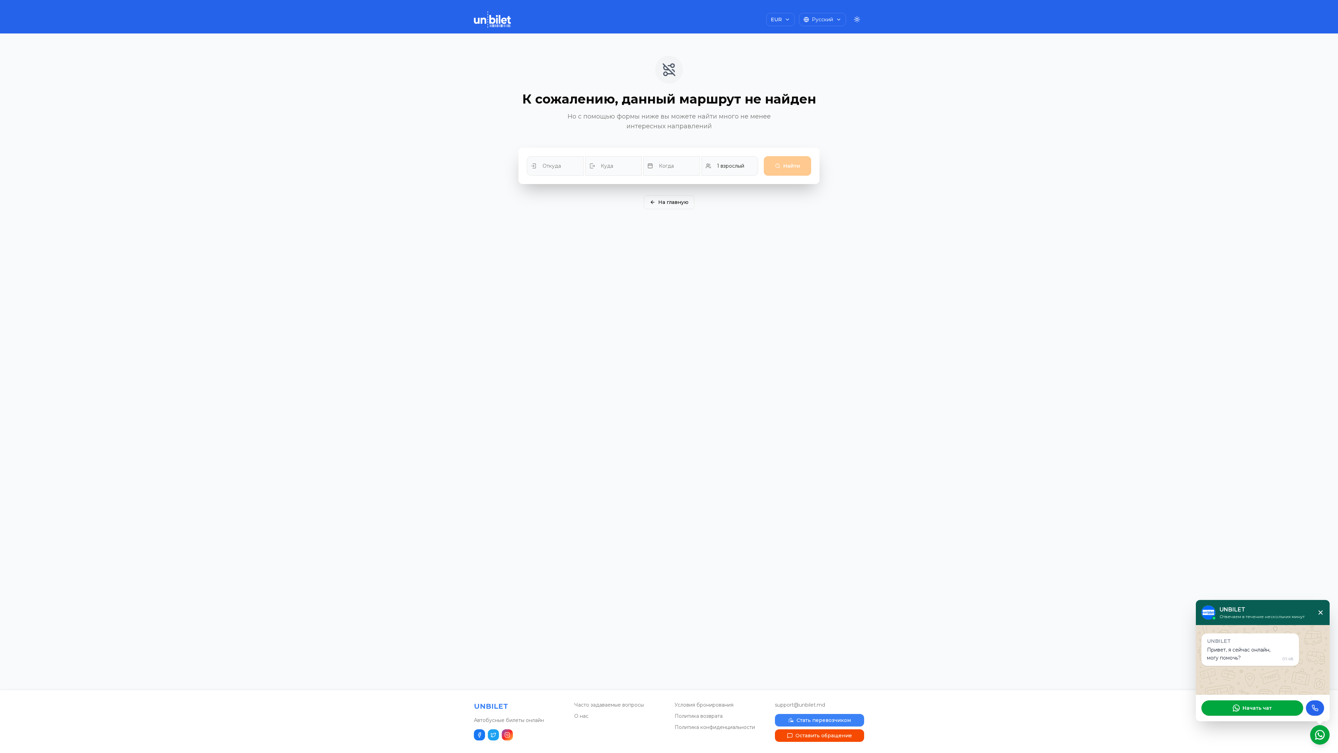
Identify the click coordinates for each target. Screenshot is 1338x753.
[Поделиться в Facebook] (479, 734)
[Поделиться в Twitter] (493, 734)
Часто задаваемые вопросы (609, 705)
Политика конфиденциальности (715, 727)
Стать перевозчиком (824, 720)
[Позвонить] (1315, 708)
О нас (581, 716)
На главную (673, 202)
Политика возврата (699, 716)
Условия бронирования (704, 705)
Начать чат (1257, 708)
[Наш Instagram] (507, 734)
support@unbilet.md (800, 705)
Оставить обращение (823, 735)
